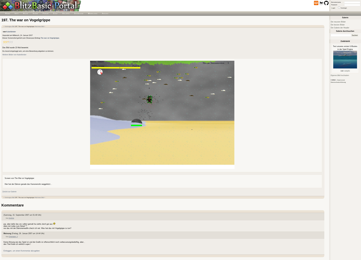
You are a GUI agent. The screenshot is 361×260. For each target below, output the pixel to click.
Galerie (66, 13)
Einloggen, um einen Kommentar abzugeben (22, 251)
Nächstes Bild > (40, 26)
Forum (46, 13)
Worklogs (92, 13)
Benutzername (336, 2)
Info (17, 13)
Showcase (78, 13)
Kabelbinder (11, 32)
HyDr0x (11, 218)
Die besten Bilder (338, 25)
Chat (55, 13)
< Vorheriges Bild (9, 26)
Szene (35, 13)
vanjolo (347, 71)
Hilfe (25, 13)
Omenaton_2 (13, 236)
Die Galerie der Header (340, 28)
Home (7, 13)
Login (333, 8)
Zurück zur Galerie (9, 191)
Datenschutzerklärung (338, 82)
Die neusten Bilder (338, 22)
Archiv (105, 13)
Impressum (341, 80)
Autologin (344, 8)
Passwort (334, 4)
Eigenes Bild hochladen (340, 75)
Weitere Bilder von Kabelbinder (14, 55)
